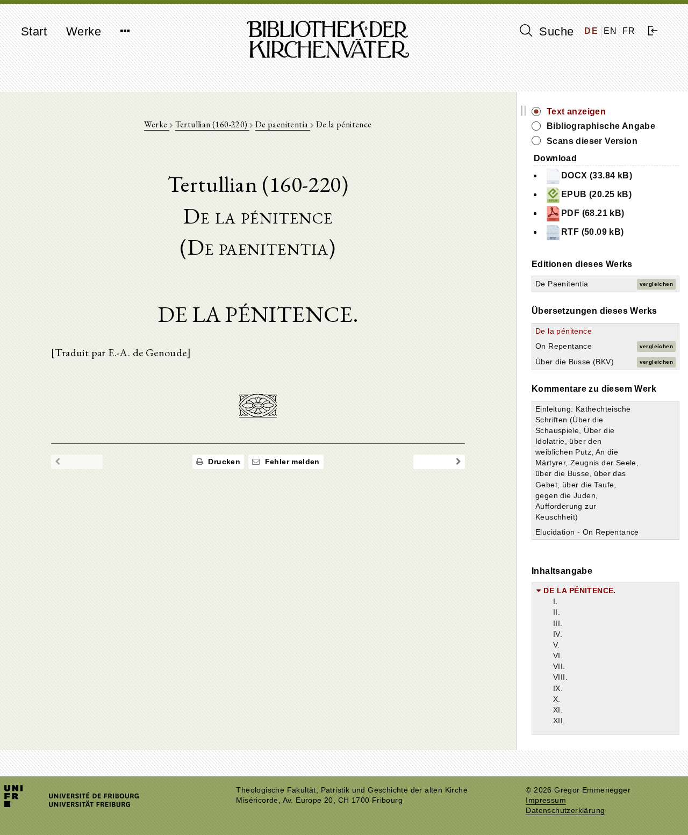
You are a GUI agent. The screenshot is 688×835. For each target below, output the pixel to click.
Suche (555, 31)
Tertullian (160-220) (212, 124)
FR (629, 30)
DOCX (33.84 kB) (596, 175)
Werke (83, 31)
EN (611, 30)
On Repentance (563, 346)
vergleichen (656, 284)
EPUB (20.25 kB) (596, 194)
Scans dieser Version (592, 141)
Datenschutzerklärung (565, 811)
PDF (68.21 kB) (593, 213)
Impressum (546, 800)
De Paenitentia (562, 283)
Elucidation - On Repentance (587, 532)
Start (34, 31)
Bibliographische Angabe (601, 126)
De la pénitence (563, 331)
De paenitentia (282, 124)
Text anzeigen (576, 111)
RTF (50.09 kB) (592, 231)
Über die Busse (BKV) (574, 361)
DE (591, 30)
